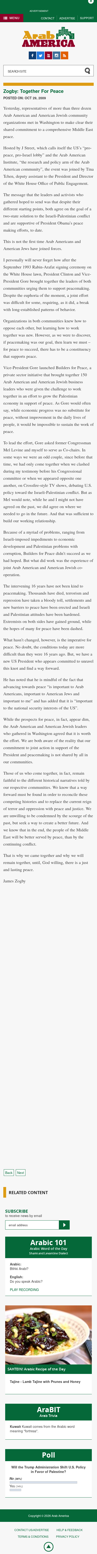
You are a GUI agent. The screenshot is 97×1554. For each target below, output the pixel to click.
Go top (46, 1546)
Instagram (56, 54)
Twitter (40, 54)
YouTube (48, 54)
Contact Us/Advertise (31, 1530)
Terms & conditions (33, 1536)
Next (20, 1172)
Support (87, 18)
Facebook (32, 54)
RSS (64, 54)
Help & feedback (70, 1530)
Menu (14, 18)
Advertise (67, 18)
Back (8, 1172)
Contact (47, 18)
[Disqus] (48, 976)
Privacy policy (67, 1536)
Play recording (24, 1289)
